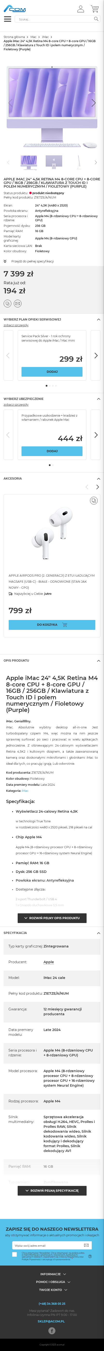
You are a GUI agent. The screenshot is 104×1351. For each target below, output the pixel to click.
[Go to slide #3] (79, 162)
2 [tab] (50, 386)
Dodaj (52, 372)
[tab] (52, 319)
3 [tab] (53, 386)
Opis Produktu (16, 660)
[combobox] (57, 19)
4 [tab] (56, 386)
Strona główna (14, 37)
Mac (33, 37)
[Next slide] (93, 103)
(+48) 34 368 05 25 (52, 1303)
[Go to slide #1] (28, 162)
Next (95, 355)
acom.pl (60, 1344)
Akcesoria (13, 478)
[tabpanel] (52, 355)
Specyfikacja (15, 933)
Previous (8, 355)
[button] (80, 9)
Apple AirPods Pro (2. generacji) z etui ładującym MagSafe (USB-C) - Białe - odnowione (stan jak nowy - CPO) (52, 581)
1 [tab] (46, 386)
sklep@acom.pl (51, 1321)
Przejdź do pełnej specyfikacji (32, 261)
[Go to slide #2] (54, 162)
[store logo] (24, 8)
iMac (45, 37)
